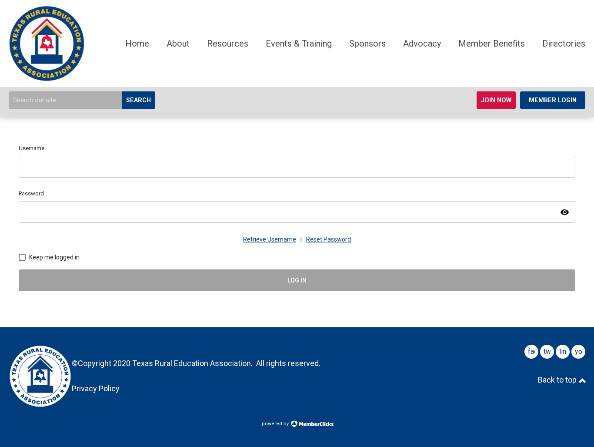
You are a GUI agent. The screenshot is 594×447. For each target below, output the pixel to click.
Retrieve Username (269, 239)
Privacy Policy (96, 388)
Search (138, 100)
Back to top (558, 379)
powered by (276, 424)
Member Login (553, 100)
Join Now (496, 100)
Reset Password (328, 239)
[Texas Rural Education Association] (47, 78)
